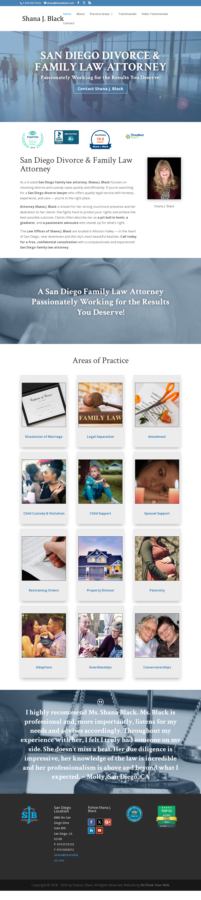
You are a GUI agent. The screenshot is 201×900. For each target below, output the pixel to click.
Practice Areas (99, 14)
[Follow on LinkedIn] (91, 830)
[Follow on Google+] (107, 822)
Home (67, 14)
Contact (68, 23)
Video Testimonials (155, 14)
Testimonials (127, 14)
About (80, 14)
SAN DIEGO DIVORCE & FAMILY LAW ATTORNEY (100, 61)
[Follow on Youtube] (99, 830)
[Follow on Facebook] (91, 822)
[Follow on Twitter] (99, 822)
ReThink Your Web (155, 885)
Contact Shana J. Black (100, 88)
